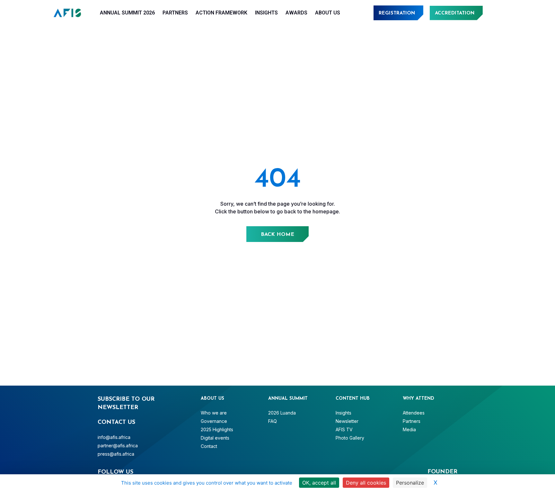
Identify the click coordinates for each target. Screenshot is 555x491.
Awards (296, 13)
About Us (327, 13)
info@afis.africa (114, 437)
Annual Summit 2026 (127, 13)
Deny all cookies (366, 482)
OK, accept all (319, 482)
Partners (175, 13)
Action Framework (221, 13)
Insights (266, 13)
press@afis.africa (116, 454)
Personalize (410, 482)
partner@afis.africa (118, 445)
